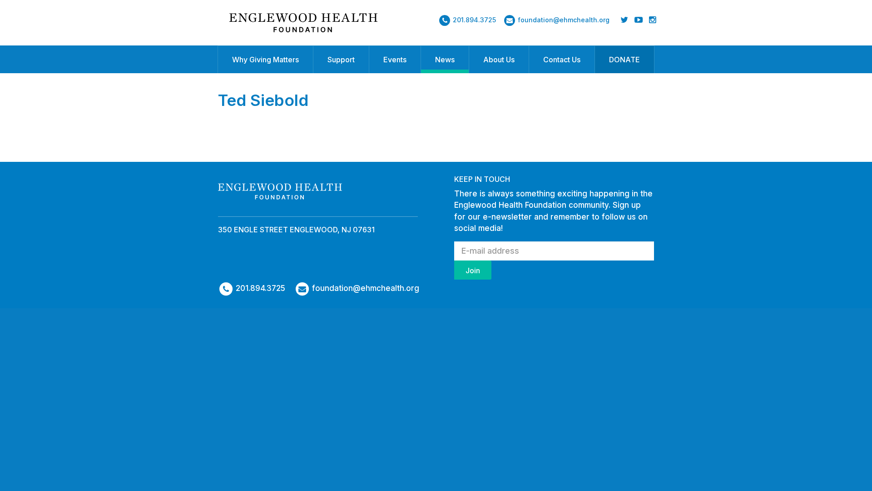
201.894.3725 (474, 20)
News (445, 59)
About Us (499, 59)
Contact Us (561, 59)
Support (341, 59)
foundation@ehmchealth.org (563, 20)
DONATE (624, 59)
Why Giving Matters (265, 59)
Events (394, 59)
